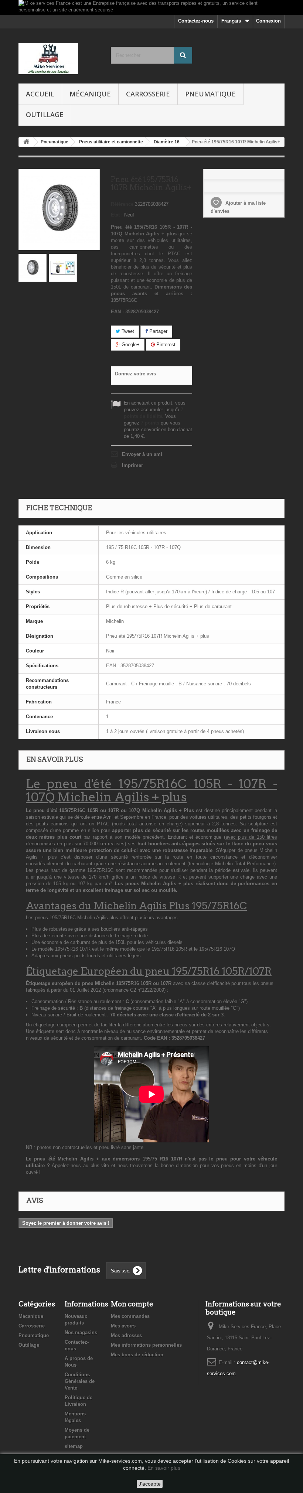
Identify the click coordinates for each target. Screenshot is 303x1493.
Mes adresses (126, 1335)
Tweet (127, 331)
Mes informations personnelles (146, 1345)
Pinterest (165, 344)
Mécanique (90, 93)
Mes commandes (130, 1316)
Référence (122, 204)
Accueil (40, 93)
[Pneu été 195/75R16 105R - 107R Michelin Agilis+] (32, 268)
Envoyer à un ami (142, 454)
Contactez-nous (196, 21)
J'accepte (150, 1484)
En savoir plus (163, 1468)
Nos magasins (81, 1332)
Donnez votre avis (135, 373)
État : (117, 215)
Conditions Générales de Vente (80, 1381)
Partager (157, 331)
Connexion (268, 21)
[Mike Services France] (59, 58)
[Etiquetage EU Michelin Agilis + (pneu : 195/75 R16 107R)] (62, 268)
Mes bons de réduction (137, 1354)
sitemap (74, 1446)
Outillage (45, 114)
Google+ (130, 344)
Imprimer (132, 465)
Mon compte (132, 1304)
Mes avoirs (123, 1326)
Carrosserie (148, 93)
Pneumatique (210, 93)
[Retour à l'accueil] (26, 142)
